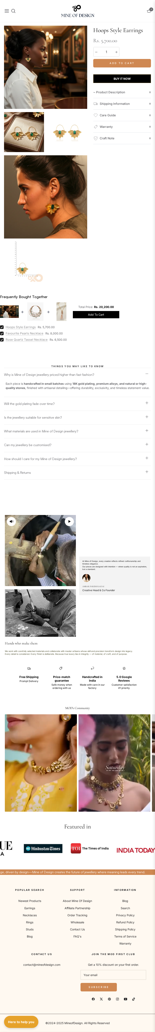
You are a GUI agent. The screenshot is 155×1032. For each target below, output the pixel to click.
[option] (45, 67)
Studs (30, 929)
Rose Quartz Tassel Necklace (27, 340)
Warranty (125, 943)
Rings (29, 922)
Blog (30, 936)
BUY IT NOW (122, 78)
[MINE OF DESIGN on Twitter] (101, 998)
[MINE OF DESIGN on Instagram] (117, 998)
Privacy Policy (125, 915)
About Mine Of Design (77, 901)
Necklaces (30, 915)
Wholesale (77, 922)
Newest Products (29, 901)
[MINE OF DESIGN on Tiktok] (133, 998)
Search (125, 908)
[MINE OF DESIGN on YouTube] (125, 998)
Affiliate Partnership (77, 908)
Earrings (29, 908)
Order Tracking (77, 915)
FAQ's (77, 936)
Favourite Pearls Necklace (24, 333)
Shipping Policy (125, 929)
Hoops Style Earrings (21, 327)
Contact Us (77, 929)
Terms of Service (125, 936)
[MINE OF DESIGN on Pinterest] (109, 998)
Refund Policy (125, 922)
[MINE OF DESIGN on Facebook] (93, 998)
